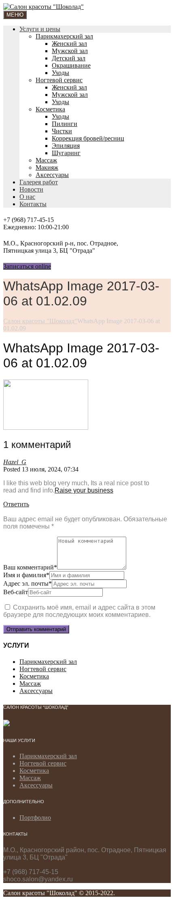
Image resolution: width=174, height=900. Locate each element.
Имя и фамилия (26, 575)
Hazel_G (14, 462)
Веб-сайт (15, 592)
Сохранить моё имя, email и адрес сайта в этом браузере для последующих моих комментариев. (79, 611)
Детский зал (68, 58)
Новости (31, 189)
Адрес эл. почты (27, 583)
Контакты (33, 203)
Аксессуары (52, 174)
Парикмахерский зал (64, 36)
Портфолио (35, 817)
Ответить (16, 504)
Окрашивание (71, 65)
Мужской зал (70, 50)
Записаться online (27, 266)
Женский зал (69, 43)
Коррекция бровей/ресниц (88, 138)
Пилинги (64, 123)
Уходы (60, 72)
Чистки (62, 131)
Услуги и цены (39, 29)
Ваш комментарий (30, 567)
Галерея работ (38, 182)
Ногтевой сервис (59, 80)
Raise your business (84, 490)
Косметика (50, 109)
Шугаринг (66, 152)
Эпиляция (66, 145)
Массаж (46, 160)
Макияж (47, 167)
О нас (27, 196)
